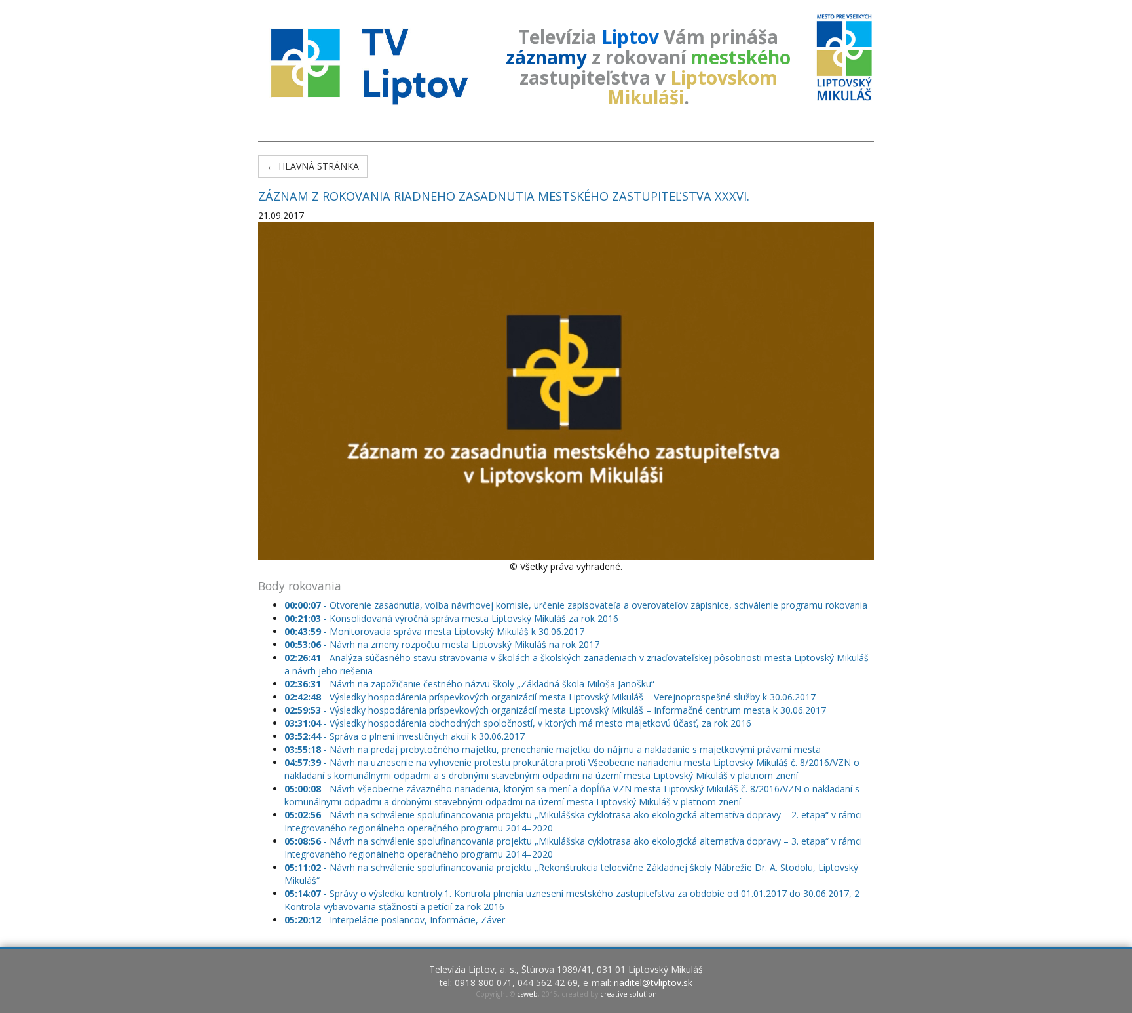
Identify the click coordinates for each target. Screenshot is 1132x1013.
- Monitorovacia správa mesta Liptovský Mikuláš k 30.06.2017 (434, 631)
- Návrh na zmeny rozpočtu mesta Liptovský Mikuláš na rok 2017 (441, 644)
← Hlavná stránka (313, 166)
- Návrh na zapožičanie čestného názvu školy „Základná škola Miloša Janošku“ (469, 684)
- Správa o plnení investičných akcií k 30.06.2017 (404, 736)
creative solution (628, 994)
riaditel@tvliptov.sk (653, 982)
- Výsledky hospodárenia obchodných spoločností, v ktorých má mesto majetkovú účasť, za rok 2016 (517, 723)
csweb (527, 994)
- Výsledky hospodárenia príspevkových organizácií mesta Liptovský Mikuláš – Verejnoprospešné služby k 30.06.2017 (550, 697)
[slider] (547, 551)
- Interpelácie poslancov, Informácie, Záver (394, 919)
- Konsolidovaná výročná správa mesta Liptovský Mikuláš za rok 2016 (451, 618)
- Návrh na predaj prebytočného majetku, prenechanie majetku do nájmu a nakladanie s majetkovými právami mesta (552, 749)
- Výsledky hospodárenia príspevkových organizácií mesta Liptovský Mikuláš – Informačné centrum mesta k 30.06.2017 (555, 710)
